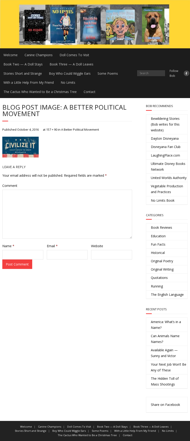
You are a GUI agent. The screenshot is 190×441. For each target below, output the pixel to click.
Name (8, 246)
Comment (9, 185)
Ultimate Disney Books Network (168, 166)
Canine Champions (39, 55)
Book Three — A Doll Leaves (71, 64)
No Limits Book (162, 200)
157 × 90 (51, 130)
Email (52, 246)
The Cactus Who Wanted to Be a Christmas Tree (40, 91)
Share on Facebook (165, 404)
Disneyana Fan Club (165, 147)
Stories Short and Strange (22, 73)
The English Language (167, 294)
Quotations (159, 277)
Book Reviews (161, 227)
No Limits (68, 82)
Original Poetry (162, 261)
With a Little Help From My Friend (28, 82)
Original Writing (162, 269)
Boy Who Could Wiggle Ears (70, 73)
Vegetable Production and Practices (167, 189)
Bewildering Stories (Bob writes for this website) (165, 124)
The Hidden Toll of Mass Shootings (165, 381)
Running (157, 286)
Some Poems (108, 73)
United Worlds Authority (169, 178)
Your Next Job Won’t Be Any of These (168, 367)
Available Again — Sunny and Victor (164, 353)
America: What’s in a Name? (166, 325)
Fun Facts (158, 244)
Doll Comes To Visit (74, 55)
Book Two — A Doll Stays (23, 64)
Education (158, 236)
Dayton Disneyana (165, 138)
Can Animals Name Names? (165, 339)
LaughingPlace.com (165, 155)
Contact (89, 91)
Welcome (10, 55)
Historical (158, 252)
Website (97, 246)
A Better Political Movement (80, 130)
